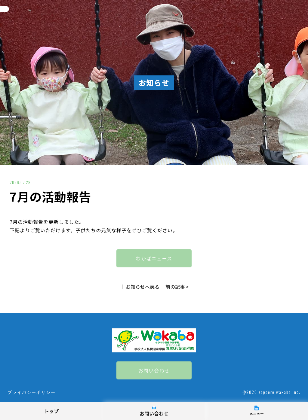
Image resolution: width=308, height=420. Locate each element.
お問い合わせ (154, 370)
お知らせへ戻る (142, 286)
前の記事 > (177, 286)
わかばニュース (154, 258)
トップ (51, 411)
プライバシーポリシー (32, 392)
